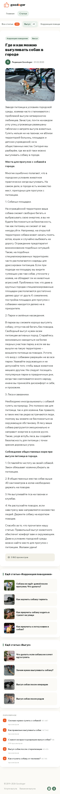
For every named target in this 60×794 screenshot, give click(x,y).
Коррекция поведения (17, 38)
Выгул (29, 24)
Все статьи (10, 24)
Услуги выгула (10, 788)
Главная (10, 13)
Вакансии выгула (28, 788)
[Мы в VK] (49, 789)
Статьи (23, 13)
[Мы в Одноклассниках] (54, 789)
